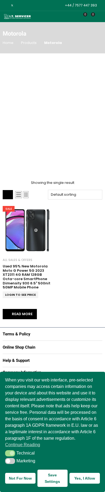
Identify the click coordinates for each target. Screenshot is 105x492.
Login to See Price (20, 295)
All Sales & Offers (17, 260)
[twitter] (12, 5)
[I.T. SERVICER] (17, 16)
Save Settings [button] (52, 478)
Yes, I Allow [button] (84, 478)
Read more (22, 313)
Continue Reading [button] (22, 444)
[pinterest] (19, 5)
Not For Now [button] (20, 478)
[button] (10, 453)
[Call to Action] (76, 16)
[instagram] (25, 5)
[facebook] (5, 5)
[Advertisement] (52, 111)
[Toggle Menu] (99, 16)
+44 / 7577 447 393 (81, 5)
